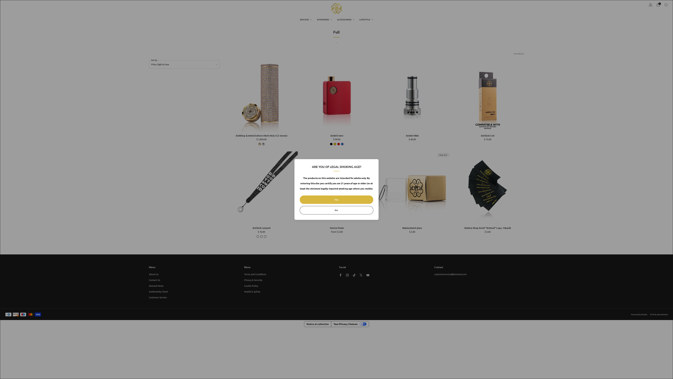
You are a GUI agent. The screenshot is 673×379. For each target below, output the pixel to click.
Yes (337, 199)
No (336, 210)
